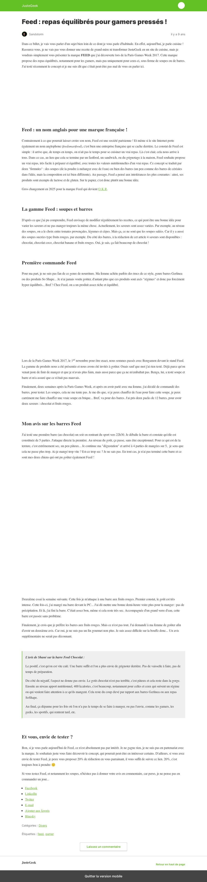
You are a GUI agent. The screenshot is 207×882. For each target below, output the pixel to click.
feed (41, 834)
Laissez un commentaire (103, 846)
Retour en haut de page (170, 864)
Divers (43, 825)
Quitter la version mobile (103, 876)
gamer (49, 834)
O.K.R (102, 189)
